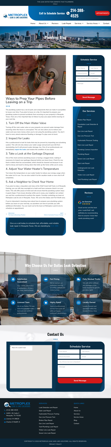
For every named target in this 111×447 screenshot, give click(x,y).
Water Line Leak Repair (86, 175)
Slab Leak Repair (84, 163)
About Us (42, 23)
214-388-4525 (77, 13)
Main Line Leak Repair (85, 145)
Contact (106, 23)
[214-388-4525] (68, 13)
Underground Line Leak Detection (86, 169)
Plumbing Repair (83, 154)
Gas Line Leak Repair (85, 131)
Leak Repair (66, 23)
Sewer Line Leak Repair (86, 159)
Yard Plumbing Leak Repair (87, 179)
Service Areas (92, 23)
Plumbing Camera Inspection (88, 150)
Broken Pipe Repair (84, 120)
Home (32, 23)
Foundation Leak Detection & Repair (88, 125)
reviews (55, 23)
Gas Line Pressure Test (86, 136)
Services (78, 23)
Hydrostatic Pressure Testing (88, 140)
